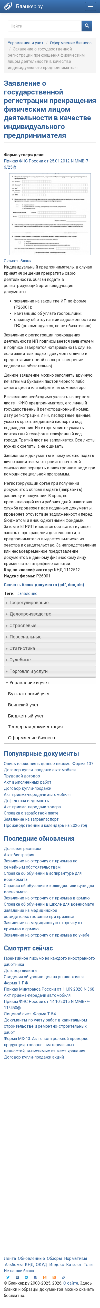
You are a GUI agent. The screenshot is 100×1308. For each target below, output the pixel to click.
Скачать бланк (18, 260)
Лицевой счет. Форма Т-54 (30, 1013)
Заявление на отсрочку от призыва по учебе (46, 935)
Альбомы (14, 1264)
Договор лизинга (20, 970)
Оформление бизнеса (71, 42)
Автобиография (19, 854)
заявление (27, 593)
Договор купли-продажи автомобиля (40, 769)
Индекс (56, 1264)
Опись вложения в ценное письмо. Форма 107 (48, 763)
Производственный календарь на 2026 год (45, 825)
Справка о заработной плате (31, 813)
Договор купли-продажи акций (34, 1057)
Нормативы (75, 1258)
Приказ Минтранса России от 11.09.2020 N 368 (49, 989)
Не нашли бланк (19, 1270)
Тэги (88, 1264)
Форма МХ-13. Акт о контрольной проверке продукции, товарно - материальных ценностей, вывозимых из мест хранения (46, 1044)
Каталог (74, 1264)
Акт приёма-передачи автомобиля (37, 995)
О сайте (70, 1283)
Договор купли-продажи (27, 788)
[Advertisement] (50, 1131)
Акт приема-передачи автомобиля (37, 794)
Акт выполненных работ (28, 782)
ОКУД (41, 1264)
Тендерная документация (35, 726)
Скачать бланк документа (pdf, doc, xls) (44, 584)
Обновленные (31, 1258)
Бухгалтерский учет (29, 693)
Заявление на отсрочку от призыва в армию (47, 898)
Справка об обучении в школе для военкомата (49, 904)
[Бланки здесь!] (8, 6)
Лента (10, 1258)
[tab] (50, 602)
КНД (29, 1264)
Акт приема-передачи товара (32, 806)
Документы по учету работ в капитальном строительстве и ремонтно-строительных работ (45, 1026)
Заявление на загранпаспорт (31, 819)
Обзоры (54, 1258)
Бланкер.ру (29, 6)
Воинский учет (23, 704)
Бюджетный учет (26, 715)
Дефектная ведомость (26, 800)
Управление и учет (26, 42)
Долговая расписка (22, 848)
